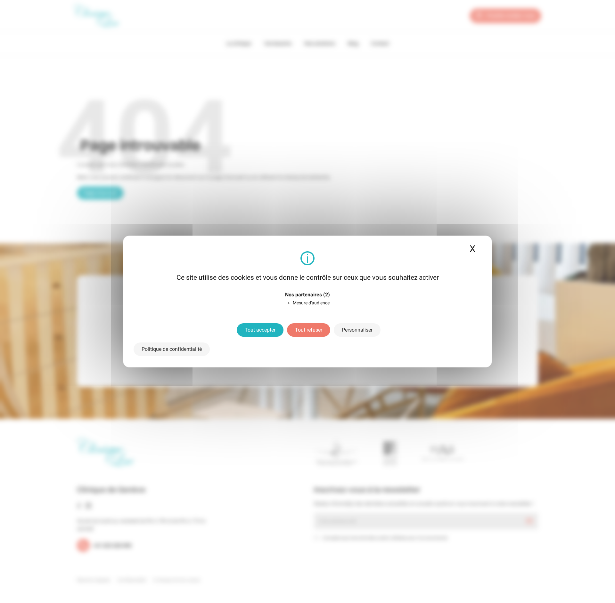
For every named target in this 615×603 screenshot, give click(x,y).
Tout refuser (308, 330)
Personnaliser (357, 330)
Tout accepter (260, 330)
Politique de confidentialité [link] (172, 349)
